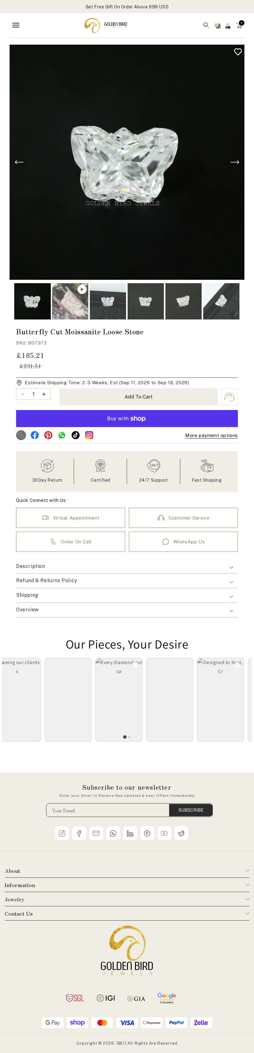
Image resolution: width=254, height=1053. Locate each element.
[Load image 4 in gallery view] (183, 301)
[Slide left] (19, 162)
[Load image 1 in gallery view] (32, 301)
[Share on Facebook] (35, 435)
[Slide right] (235, 162)
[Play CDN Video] (70, 301)
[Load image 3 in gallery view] (146, 301)
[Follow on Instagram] (89, 435)
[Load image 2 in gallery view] (108, 301)
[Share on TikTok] (76, 435)
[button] (239, 25)
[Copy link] (21, 435)
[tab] (124, 736)
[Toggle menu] (15, 25)
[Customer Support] (229, 396)
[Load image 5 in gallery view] (221, 301)
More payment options (211, 435)
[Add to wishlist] (236, 50)
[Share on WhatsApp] (62, 435)
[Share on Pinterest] (48, 435)
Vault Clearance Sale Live (127, 6)
